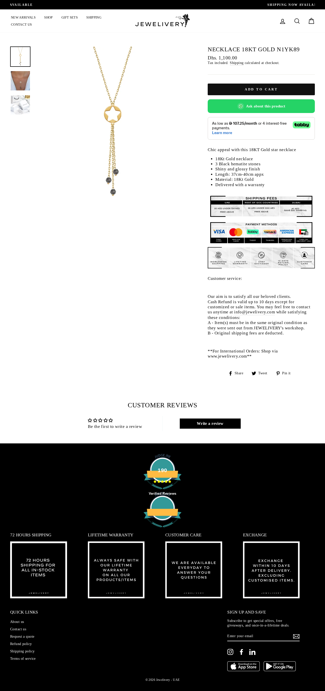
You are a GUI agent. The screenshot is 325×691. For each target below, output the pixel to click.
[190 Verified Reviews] (162, 529)
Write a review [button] (210, 423)
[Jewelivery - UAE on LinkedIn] (252, 652)
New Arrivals (23, 17)
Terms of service (23, 658)
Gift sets (69, 17)
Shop (48, 17)
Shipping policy (22, 651)
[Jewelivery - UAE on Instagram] (230, 652)
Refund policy (21, 644)
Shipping (93, 17)
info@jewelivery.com (254, 312)
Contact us (21, 24)
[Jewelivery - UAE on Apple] (243, 666)
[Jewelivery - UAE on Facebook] (241, 652)
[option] (162, 5)
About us (17, 622)
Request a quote (22, 636)
